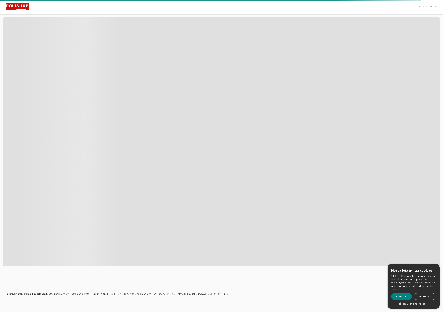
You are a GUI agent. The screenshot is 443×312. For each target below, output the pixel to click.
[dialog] (414, 286)
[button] (413, 303)
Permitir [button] (401, 296)
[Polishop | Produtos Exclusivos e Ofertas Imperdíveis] (19, 6)
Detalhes (395, 289)
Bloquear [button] (425, 296)
